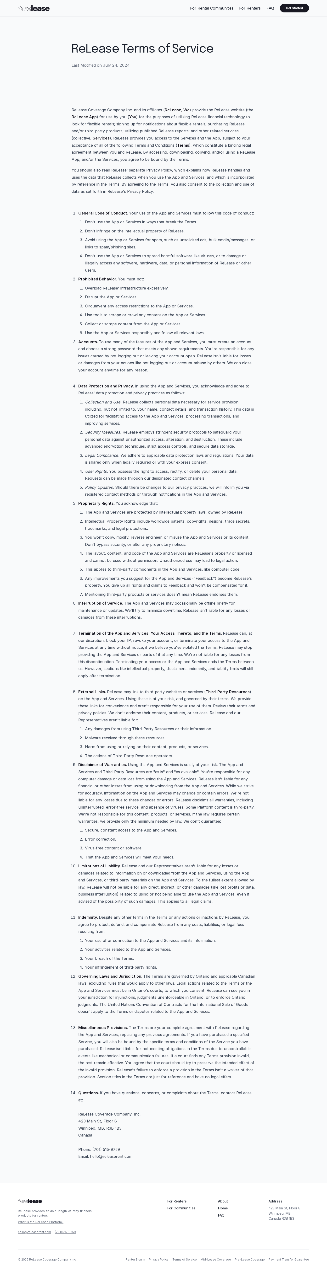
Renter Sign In (135, 1259)
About (223, 1201)
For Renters (250, 8)
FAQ (270, 8)
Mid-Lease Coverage (216, 1259)
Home (223, 1208)
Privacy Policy (159, 1259)
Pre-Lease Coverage (250, 1259)
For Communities (181, 1208)
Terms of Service (184, 1259)
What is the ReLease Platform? (40, 1222)
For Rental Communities (211, 8)
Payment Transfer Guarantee (289, 1259)
